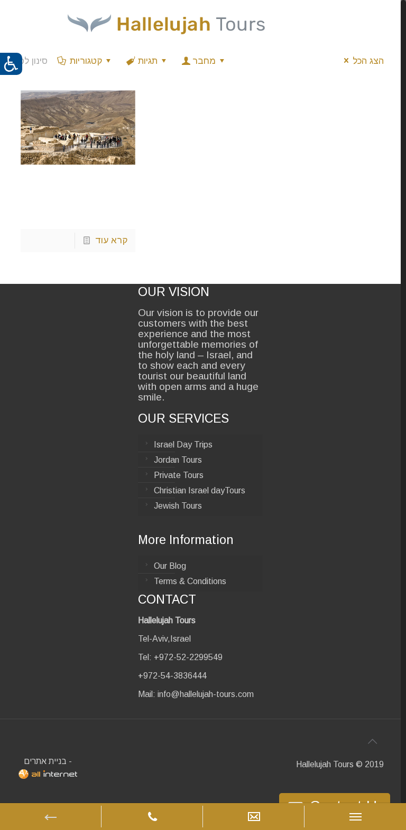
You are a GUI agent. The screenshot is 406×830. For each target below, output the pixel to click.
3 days (43, 191)
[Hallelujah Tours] (166, 23)
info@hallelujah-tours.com (206, 694)
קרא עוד (111, 240)
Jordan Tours (178, 459)
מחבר (204, 61)
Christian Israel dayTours (199, 490)
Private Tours (179, 475)
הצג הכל (368, 61)
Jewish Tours (178, 505)
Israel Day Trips (183, 444)
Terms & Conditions (190, 581)
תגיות (148, 61)
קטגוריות (86, 61)
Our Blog (170, 565)
